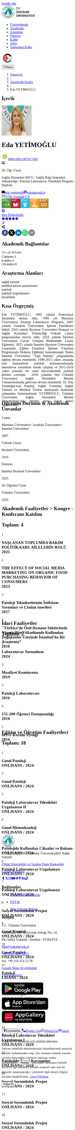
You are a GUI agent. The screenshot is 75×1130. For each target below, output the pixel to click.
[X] (11, 233)
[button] (12, 253)
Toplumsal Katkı (21, 47)
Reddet (25, 1062)
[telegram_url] (16, 879)
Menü (9, 67)
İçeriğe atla (9, 3)
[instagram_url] (10, 879)
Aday (13, 43)
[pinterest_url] (20, 879)
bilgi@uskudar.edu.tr (15, 946)
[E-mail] (31, 233)
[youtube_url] (13, 879)
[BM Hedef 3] (6, 207)
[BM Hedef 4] (15, 207)
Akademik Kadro (21, 82)
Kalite (14, 39)
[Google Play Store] (22, 995)
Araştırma (16, 32)
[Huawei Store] (23, 1022)
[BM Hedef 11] (34, 207)
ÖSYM (15, 902)
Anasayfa (16, 74)
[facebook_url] (3, 879)
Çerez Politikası (39, 1076)
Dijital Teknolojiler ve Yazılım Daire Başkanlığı (33, 864)
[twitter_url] (6, 879)
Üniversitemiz (19, 24)
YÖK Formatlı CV (17, 196)
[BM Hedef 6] (25, 207)
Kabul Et (8, 1084)
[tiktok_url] (26, 879)
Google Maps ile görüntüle (19, 968)
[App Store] (25, 1009)
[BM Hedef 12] (44, 207)
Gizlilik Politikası (13, 871)
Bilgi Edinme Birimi (23, 909)
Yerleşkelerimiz (12, 975)
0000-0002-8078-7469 (23, 159)
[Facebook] (5, 233)
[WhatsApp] (25, 233)
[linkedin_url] (23, 879)
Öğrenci (15, 36)
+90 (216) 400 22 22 (15, 954)
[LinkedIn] (18, 233)
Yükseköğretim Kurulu (25, 895)
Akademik (17, 28)
